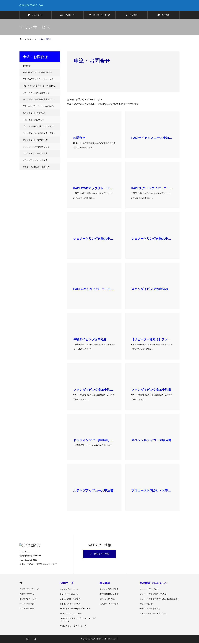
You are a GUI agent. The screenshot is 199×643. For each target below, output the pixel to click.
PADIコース (69, 15)
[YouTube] (31, 639)
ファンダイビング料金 (109, 589)
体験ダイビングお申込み (33, 120)
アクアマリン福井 (27, 604)
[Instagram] (27, 639)
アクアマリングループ (28, 589)
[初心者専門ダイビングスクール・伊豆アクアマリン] (31, 5)
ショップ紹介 (36, 15)
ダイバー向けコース (100, 15)
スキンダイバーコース (69, 589)
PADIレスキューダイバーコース (73, 626)
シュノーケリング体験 (149, 589)
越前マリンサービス (28, 599)
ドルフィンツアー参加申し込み (36, 147)
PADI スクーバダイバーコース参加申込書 (40, 86)
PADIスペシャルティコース (71, 613)
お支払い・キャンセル (109, 604)
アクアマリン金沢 (27, 608)
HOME (20, 583)
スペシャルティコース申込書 (35, 153)
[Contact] (34, 639)
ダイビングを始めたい (69, 594)
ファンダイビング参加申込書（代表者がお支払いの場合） (41, 133)
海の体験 (164, 15)
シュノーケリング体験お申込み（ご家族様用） (41, 99)
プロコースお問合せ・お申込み (36, 167)
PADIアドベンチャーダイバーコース (75, 608)
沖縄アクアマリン (27, 594)
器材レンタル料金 (107, 599)
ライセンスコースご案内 (70, 599)
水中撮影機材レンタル (109, 594)
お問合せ (26, 66)
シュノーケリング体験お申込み (36, 93)
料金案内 (132, 15)
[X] (23, 639)
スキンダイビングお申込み (34, 113)
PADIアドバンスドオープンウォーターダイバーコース (78, 619)
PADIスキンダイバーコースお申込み (38, 106)
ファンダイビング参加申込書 (35, 140)
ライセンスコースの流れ (70, 604)
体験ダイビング (146, 604)
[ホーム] (20, 39)
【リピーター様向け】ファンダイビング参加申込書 (41, 126)
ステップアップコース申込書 (35, 160)
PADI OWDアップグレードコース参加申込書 (41, 79)
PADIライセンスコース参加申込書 (37, 72)
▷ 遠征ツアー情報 (99, 554)
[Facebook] (20, 639)
